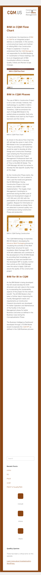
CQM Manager (26, 51)
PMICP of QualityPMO (14, 487)
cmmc (9, 470)
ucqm (9, 483)
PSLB (9, 479)
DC (8, 474)
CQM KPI (26, 327)
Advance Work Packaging (16, 243)
